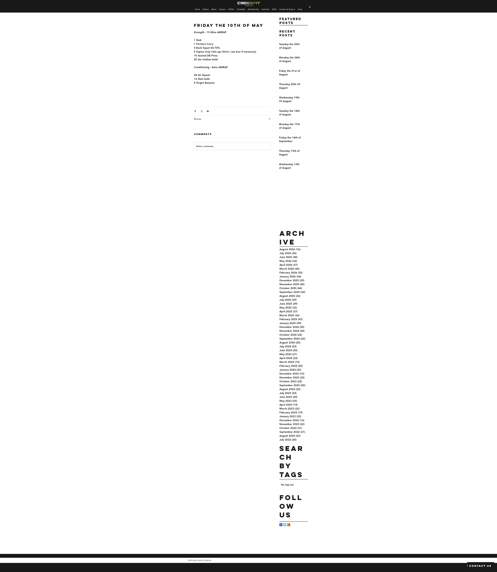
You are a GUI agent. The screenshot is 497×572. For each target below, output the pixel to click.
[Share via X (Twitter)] (201, 111)
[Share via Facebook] (195, 111)
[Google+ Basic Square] (288, 524)
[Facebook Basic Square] (280, 524)
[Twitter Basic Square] (284, 524)
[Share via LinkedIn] (208, 111)
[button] (310, 6)
